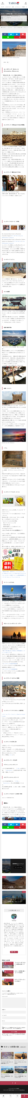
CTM (18, 768)
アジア (2, 6)
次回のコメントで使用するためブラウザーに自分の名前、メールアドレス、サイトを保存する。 (13, 1028)
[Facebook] (5, 34)
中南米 (23, 6)
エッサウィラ (6, 19)
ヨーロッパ (17, 6)
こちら (10, 754)
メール (4, 1015)
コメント (4, 996)
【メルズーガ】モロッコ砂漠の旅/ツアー (20, 964)
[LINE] (8, 37)
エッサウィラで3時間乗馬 (10, 669)
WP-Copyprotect (16, 1094)
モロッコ (23, 19)
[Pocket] (23, 34)
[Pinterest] (20, 37)
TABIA (17, 1088)
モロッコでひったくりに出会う (20, 980)
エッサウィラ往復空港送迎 (10, 663)
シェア (10, 1097)
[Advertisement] (14, 207)
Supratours (9, 770)
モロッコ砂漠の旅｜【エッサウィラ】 (20, 1077)
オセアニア (8, 6)
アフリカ (10, 27)
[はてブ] (17, 34)
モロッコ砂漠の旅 (7, 17)
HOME (4, 27)
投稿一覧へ (13, 951)
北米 (13, 6)
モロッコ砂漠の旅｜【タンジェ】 (7, 1077)
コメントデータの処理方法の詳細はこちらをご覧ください (13, 1035)
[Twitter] (11, 34)
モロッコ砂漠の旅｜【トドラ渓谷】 (20, 972)
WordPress (22, 1090)
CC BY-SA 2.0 (15, 235)
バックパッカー (13, 19)
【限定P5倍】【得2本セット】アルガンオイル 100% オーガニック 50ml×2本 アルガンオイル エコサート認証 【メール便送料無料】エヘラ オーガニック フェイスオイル (14, 574)
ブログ (18, 19)
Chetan (10, 1094)
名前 (3, 1009)
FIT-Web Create (10, 1090)
